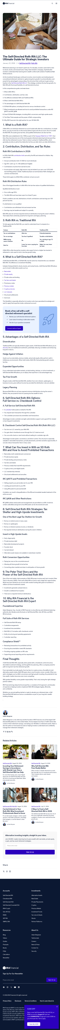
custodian (8, 410)
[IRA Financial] (8, 3)
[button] (56, 3)
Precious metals (9, 286)
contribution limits (19, 155)
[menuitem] (16, 906)
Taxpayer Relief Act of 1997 (43, 136)
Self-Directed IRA (25, 63)
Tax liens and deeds (10, 280)
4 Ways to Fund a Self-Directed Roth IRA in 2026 (41, 810)
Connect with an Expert (14, 328)
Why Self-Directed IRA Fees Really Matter (40, 767)
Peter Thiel (10, 117)
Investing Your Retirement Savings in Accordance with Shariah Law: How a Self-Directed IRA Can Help (13, 769)
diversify (5, 347)
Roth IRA (34, 63)
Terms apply (42, 1018)
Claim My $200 (33, 1024)
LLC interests (8, 292)
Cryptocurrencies (9, 289)
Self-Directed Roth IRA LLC (19, 83)
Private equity (8, 274)
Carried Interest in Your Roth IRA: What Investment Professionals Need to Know (14, 811)
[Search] (51, 3)
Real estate (7, 271)
